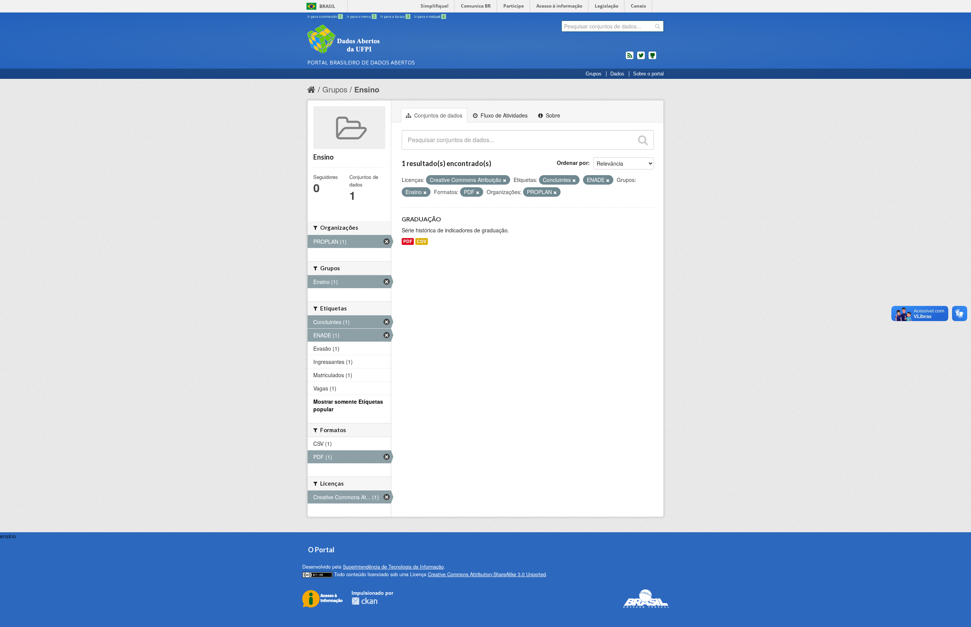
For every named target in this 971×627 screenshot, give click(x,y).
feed (629, 58)
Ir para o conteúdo (324, 16)
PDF (407, 241)
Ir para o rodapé (429, 16)
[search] (657, 26)
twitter (641, 58)
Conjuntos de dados (437, 115)
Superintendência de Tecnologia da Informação (393, 566)
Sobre (552, 115)
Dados (617, 74)
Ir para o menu (361, 16)
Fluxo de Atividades (503, 115)
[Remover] (504, 180)
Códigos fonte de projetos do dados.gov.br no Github (652, 58)
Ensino (366, 89)
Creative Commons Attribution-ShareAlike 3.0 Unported (487, 574)
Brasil (327, 6)
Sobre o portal (648, 74)
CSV (421, 241)
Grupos (594, 74)
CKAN (364, 601)
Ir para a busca (394, 16)
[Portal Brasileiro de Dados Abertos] (388, 40)
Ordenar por (572, 162)
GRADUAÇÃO (421, 219)
